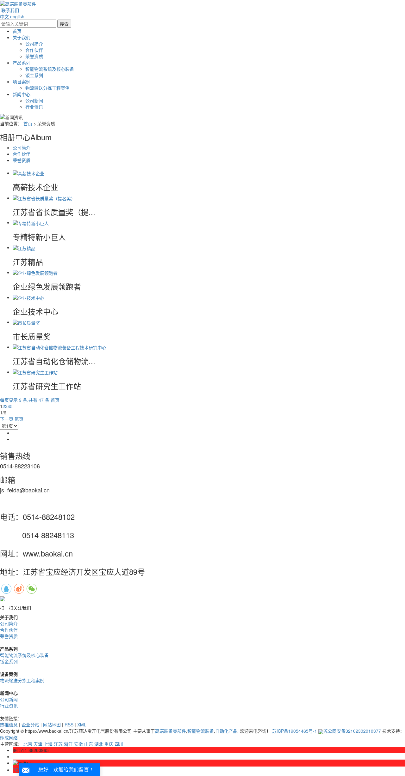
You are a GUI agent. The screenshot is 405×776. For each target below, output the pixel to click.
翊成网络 (9, 737)
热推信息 (9, 724)
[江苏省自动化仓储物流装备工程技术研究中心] (59, 347)
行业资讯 (34, 107)
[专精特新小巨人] (31, 222)
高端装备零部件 (170, 731)
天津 (38, 744)
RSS (69, 724)
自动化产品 (226, 731)
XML (81, 724)
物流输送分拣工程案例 (47, 88)
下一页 (6, 419)
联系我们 (10, 10)
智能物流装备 (200, 731)
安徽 (78, 744)
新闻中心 (21, 94)
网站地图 (52, 724)
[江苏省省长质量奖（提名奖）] (44, 198)
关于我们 (21, 37)
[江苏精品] (24, 247)
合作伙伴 (34, 50)
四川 (119, 744)
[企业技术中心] (28, 297)
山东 (88, 744)
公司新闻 (34, 100)
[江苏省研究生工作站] (35, 372)
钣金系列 (34, 75)
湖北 (98, 744)
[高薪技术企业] (28, 173)
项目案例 (21, 81)
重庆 (108, 744)
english (17, 16)
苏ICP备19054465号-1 (294, 731)
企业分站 (30, 724)
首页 (17, 31)
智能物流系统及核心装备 (49, 69)
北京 (27, 744)
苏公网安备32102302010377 (352, 731)
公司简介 (34, 43)
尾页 (19, 419)
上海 (48, 744)
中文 (4, 16)
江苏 (58, 744)
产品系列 (21, 62)
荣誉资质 (34, 56)
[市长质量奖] (26, 322)
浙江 (68, 744)
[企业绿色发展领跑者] (35, 272)
